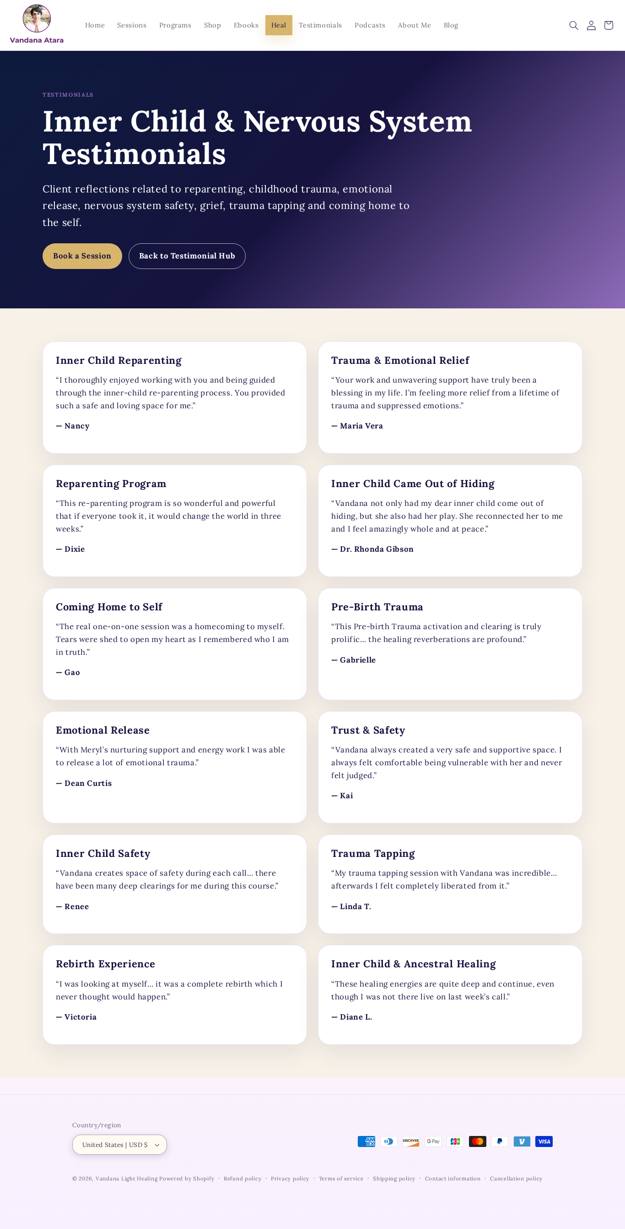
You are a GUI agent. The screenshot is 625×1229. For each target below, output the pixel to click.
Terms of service (341, 1178)
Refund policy (243, 1178)
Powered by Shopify (186, 1178)
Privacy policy (290, 1178)
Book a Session (82, 256)
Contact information (453, 1178)
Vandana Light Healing (127, 1178)
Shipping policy (394, 1178)
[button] (573, 25)
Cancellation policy (516, 1178)
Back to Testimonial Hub (187, 256)
